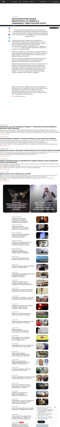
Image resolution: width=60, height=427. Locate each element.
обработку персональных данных (42, 416)
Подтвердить (41, 421)
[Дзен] (54, 28)
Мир (13, 25)
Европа (15, 25)
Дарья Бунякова (20, 96)
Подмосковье (25, 1)
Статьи (20, 1)
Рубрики (32, 1)
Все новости (14, 1)
